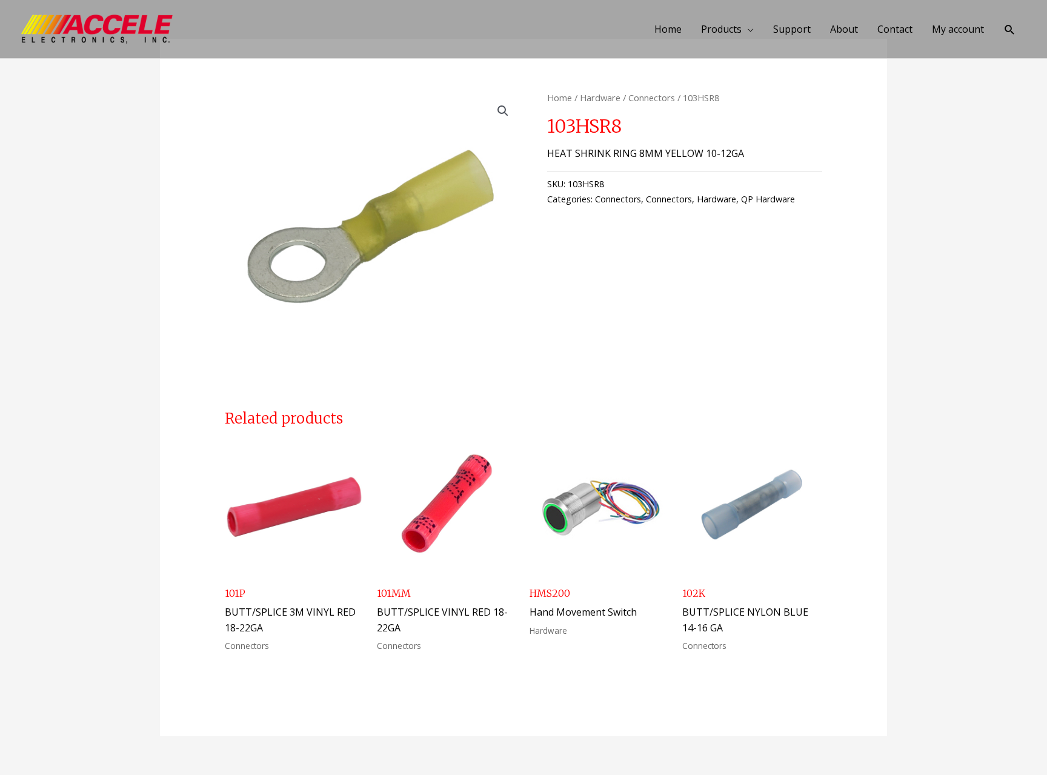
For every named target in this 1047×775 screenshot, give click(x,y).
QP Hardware (768, 199)
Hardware (600, 97)
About (844, 29)
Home (668, 29)
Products (721, 29)
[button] (1009, 29)
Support (792, 29)
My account (958, 29)
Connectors (651, 97)
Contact (894, 29)
